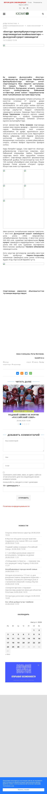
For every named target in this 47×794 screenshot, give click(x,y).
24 (8, 647)
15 (34, 638)
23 (39, 642)
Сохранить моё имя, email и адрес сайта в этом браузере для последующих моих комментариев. (22, 477)
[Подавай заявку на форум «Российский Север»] (23, 398)
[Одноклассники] (22, 373)
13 (23, 638)
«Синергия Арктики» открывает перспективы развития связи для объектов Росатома (23, 590)
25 (13, 647)
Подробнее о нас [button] (8, 786)
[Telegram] (26, 373)
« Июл (7, 654)
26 (18, 647)
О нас (30, 2)
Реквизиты (37, 2)
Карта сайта (23, 5)
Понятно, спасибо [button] (23, 789)
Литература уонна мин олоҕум (18, 596)
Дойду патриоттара (10, 23)
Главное (35, 362)
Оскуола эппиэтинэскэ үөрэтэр (18, 533)
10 (8, 638)
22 (34, 642)
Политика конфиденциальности (16, 506)
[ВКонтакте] (17, 373)
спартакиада (17, 364)
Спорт (5, 28)
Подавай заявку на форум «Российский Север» (23, 416)
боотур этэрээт (17, 362)
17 (8, 642)
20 (23, 642)
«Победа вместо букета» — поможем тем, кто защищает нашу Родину (22, 562)
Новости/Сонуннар (34, 25)
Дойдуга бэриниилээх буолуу (13, 25)
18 (13, 642)
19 (18, 642)
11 (13, 638)
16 (39, 638)
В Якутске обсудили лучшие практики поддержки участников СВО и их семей (21, 540)
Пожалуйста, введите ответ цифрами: (20, 482)
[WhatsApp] (30, 373)
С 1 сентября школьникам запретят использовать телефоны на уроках (19, 554)
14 (29, 638)
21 (29, 642)
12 (18, 638)
